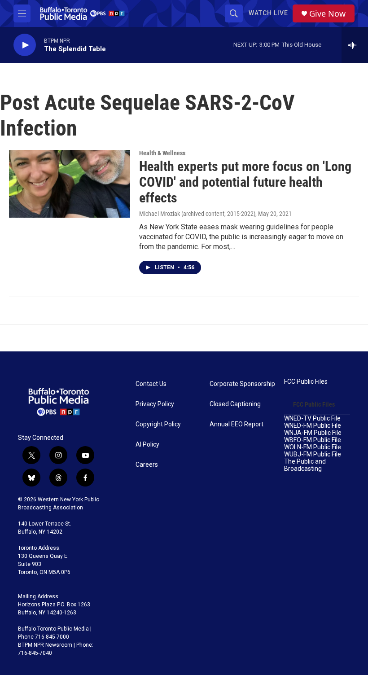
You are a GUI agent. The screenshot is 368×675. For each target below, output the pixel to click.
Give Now (327, 13)
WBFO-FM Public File (312, 440)
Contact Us (151, 384)
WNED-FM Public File (312, 425)
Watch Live (268, 13)
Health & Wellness (162, 153)
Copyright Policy (158, 424)
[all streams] (355, 45)
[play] (25, 45)
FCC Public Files (306, 381)
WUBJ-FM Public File (312, 454)
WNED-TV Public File (312, 418)
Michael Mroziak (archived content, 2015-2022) (197, 213)
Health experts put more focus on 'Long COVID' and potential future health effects (245, 182)
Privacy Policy (155, 404)
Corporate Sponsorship (242, 384)
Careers (147, 464)
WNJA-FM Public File (313, 433)
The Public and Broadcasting (305, 465)
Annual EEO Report (236, 424)
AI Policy (147, 444)
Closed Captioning (235, 404)
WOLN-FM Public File (312, 447)
